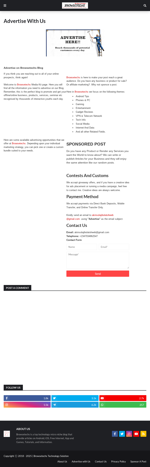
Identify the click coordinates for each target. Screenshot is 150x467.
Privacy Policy (118, 461)
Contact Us (101, 461)
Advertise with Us (81, 461)
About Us (62, 461)
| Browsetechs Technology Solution (50, 456)
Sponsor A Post (138, 461)
